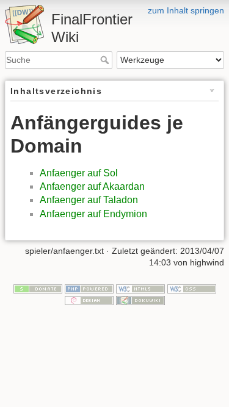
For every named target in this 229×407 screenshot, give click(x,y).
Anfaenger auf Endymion (93, 214)
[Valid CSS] (191, 288)
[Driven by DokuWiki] (140, 300)
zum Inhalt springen (186, 10)
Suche (106, 60)
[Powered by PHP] (89, 288)
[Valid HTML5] (140, 288)
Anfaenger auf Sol (79, 173)
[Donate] (37, 288)
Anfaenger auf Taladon (89, 200)
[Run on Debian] (89, 300)
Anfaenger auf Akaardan (92, 186)
